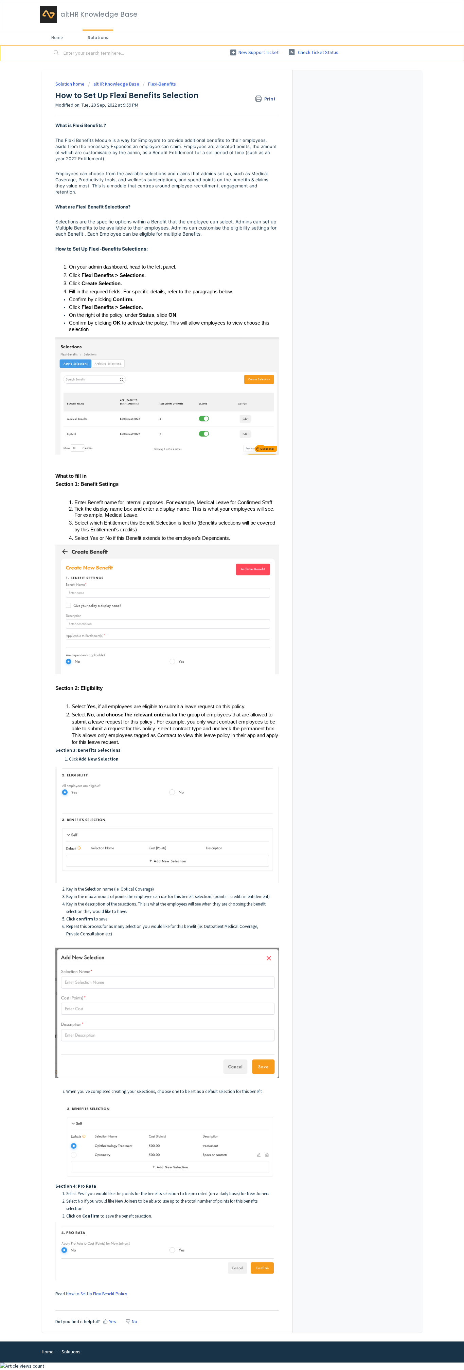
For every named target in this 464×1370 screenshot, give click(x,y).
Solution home (70, 84)
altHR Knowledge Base (116, 84)
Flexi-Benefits (162, 84)
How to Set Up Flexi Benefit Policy (96, 1294)
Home (57, 37)
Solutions (98, 37)
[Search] (56, 53)
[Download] (219, 615)
